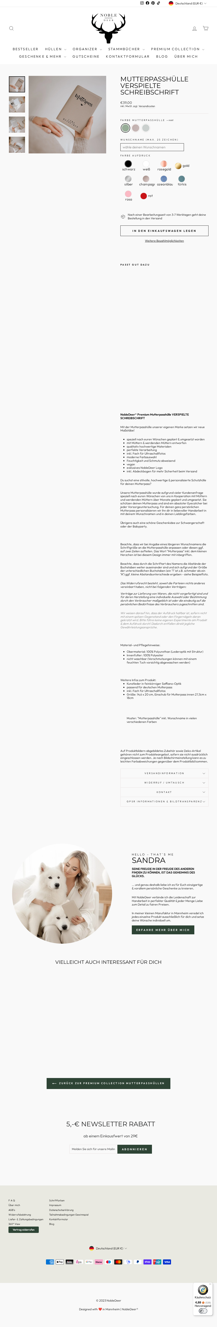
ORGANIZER (86, 49)
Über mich (186, 56)
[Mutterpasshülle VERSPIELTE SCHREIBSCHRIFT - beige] (129, 389)
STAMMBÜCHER (124, 49)
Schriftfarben (56, 1200)
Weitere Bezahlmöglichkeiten (164, 241)
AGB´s (11, 1210)
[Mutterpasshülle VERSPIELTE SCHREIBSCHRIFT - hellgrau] (123, 394)
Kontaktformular (128, 56)
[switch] (203, 1310)
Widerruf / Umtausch (164, 782)
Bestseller (26, 49)
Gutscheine (86, 56)
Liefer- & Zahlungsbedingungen (25, 1219)
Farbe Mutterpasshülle (146, 120)
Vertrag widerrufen (24, 1229)
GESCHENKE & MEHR (41, 56)
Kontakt (164, 792)
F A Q (11, 1200)
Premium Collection (176, 49)
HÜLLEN (54, 49)
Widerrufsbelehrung (19, 1214)
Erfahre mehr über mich (163, 930)
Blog (51, 1223)
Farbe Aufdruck (135, 155)
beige (135, 128)
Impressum (55, 1205)
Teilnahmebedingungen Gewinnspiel (69, 1214)
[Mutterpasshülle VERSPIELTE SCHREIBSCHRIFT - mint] (123, 389)
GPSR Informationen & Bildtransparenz (164, 801)
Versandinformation (164, 773)
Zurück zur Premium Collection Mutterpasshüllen (111, 1083)
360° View (14, 1223)
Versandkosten (147, 106)
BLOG (162, 56)
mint (125, 128)
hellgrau (146, 128)
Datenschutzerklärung (61, 1210)
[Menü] (210, 1285)
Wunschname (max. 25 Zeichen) (149, 139)
